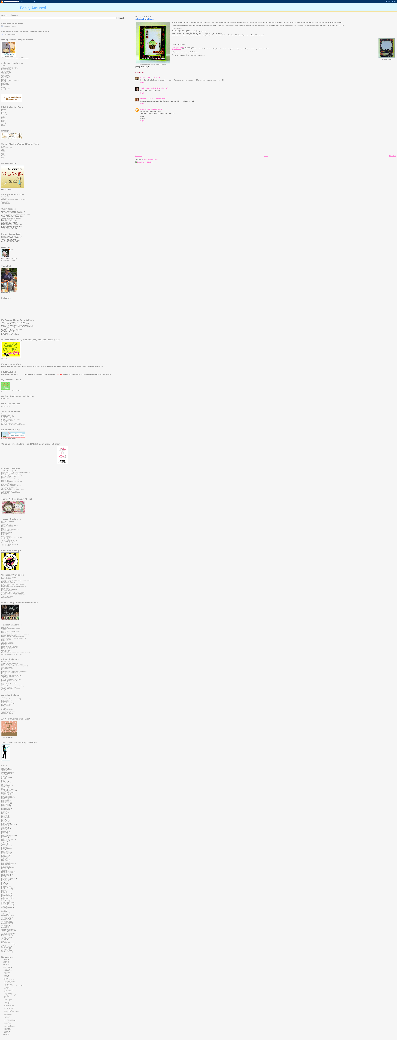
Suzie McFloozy (5, 88)
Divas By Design (6, 581)
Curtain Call (4, 640)
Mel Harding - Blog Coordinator (10, 80)
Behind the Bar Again (9, 988)
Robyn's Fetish (5, 895)
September (7, 970)
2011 (4, 964)
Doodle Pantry (5, 807)
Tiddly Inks (4, 938)
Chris (12, 249)
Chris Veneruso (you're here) (9, 67)
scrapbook (4, 906)
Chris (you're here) (6, 147)
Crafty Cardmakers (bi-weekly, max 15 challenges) (15, 472)
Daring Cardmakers (6, 669)
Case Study (4, 632)
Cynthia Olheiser (6, 69)
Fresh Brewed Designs (7, 824)
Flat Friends (4, 817)
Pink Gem (4, 880)
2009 (4, 1034)
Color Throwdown (6, 578)
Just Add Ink (4, 678)
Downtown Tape (5, 808)
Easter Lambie (7, 998)
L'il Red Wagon (5, 585)
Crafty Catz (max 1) (6, 667)
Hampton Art (4, 831)
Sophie (3, 87)
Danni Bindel (5, 197)
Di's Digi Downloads (7, 797)
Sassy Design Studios (7, 902)
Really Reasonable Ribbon (9, 680)
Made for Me (7, 1013)
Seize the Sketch (6, 536)
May (5, 976)
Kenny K (3, 847)
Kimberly (3, 112)
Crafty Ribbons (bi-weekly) (8, 635)
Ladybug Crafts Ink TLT (7, 526)
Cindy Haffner (145, 88)
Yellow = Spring (8, 1010)
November (7, 967)
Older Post (392, 156)
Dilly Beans (4, 804)
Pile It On (3, 876)
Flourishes (4, 821)
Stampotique (4, 925)
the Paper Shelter (6, 597)
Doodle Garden (5, 805)
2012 (4, 963)
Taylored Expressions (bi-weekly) (10, 688)
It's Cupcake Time (8, 1008)
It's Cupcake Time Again (10, 995)
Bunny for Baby (8, 993)
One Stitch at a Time (7, 418)
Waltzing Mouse (5, 946)
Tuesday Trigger (6, 545)
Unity (2, 941)
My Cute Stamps (6, 864)
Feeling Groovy (8, 999)
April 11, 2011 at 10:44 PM (151, 77)
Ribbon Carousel (6, 534)
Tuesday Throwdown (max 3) (9, 544)
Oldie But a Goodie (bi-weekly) (10, 529)
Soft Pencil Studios (6, 915)
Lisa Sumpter (5, 77)
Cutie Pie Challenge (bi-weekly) (10, 473)
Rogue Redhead (6, 897)
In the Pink (4, 644)
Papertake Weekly (6, 530)
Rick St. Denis (5, 894)
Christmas (4, 787)
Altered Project (5, 773)
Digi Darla (4, 799)
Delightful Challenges (7, 643)
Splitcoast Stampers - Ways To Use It (11, 654)
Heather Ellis (5, 832)
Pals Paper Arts (5, 650)
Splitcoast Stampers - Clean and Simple (12, 489)
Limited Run (4, 851)
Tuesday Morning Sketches (9, 543)
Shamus (3, 911)
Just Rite (3, 844)
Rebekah (4, 155)
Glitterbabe (4, 827)
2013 (4, 961)
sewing (3, 909)
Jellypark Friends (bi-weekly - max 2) (11, 676)
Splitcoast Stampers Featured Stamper (12, 423)
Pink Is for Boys (8, 991)
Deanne (3, 120)
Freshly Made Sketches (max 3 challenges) (13, 584)
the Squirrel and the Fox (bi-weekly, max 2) (13, 424)
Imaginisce (4, 838)
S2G (2, 899)
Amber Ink (4, 774)
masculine (4, 856)
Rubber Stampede (6, 898)
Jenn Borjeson (5, 73)
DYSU (3, 813)
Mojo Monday (5, 480)
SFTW (3, 910)
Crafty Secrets (5, 793)
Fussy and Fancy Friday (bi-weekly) (11, 675)
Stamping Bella (5, 921)
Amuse (3, 776)
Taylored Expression (178, 47)
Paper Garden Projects (7, 871)
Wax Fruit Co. (5, 948)
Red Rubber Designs (7, 893)
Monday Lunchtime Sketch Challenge (11, 481)
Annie (3, 146)
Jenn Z (3, 116)
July (5, 973)
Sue (2, 157)
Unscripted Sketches (7, 713)
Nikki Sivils (4, 868)
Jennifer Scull (5, 75)
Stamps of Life (5, 926)
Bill (2, 780)
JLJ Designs (4, 843)
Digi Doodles (5, 800)
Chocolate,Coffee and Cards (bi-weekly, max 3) (14, 665)
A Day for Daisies (6, 769)
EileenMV (143, 98)
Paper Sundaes (176, 49)
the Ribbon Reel (6, 493)
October (6, 969)
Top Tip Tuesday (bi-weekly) (9, 540)
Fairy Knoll (4, 815)
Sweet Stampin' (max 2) (8, 711)
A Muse (3, 770)
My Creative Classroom (7, 863)
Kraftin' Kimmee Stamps (8, 703)
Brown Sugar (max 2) (7, 661)
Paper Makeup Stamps (7, 872)
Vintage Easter (7, 1003)
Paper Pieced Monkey (9, 981)
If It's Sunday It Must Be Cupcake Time (14, 985)
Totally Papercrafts (6, 690)
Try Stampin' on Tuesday (8, 541)
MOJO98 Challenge (40, 366)
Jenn (2, 153)
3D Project (4, 768)
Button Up (6, 1022)
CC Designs (4, 784)
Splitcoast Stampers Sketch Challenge (12, 593)
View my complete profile (8, 260)
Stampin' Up (4, 919)
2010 (4, 1032)
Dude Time (4, 812)
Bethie (3, 125)
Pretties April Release (9, 1007)
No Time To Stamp (6, 648)
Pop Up (3, 884)
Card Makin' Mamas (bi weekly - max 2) (12, 664)
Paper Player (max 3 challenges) (10, 419)
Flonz (2, 819)
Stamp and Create (6, 917)
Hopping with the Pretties (10, 1001)
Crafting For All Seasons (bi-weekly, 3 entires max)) (15, 580)
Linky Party (4, 528)
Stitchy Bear (4, 927)
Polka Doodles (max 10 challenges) (11, 679)
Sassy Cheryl (5, 901)
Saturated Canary (6, 651)
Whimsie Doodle (6, 950)
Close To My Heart (6, 789)
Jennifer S (4, 115)
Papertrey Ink (5, 875)
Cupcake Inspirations (7, 415)
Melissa (3, 109)
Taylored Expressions (144, 67)
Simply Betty (4, 914)
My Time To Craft (6, 704)
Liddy (2, 850)
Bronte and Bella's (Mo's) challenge (11, 628)
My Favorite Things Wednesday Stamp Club (13, 586)
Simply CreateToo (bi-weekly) (9, 683)
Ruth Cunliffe (5, 84)
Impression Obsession (7, 839)
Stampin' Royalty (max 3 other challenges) (13, 594)
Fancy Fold (4, 816)
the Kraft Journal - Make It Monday (10, 492)
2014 (4, 959)
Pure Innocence (5, 889)
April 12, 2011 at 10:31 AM (157, 98)
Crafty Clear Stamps (7, 792)
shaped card (4, 913)
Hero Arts (4, 833)
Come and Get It (5, 414)
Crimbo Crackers (6, 639)
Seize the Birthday (6, 682)
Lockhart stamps (6, 852)
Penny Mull (4, 83)
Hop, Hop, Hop (8, 984)
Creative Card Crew (7, 524)
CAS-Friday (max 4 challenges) (10, 663)
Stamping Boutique (6, 922)
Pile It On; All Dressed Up (8, 878)
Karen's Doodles (6, 846)
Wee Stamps (4, 949)
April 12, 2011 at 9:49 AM (159, 88)
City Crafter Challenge (7, 521)
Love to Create (5, 477)
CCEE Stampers (6, 630)
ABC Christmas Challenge (8, 577)
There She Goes (6, 937)
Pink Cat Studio (5, 879)
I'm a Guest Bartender (9, 1026)
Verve (3, 945)
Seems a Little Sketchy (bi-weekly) (11, 485)
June (5, 975)
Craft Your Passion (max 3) (8, 471)
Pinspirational (5, 533)
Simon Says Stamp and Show (9, 487)
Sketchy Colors (5, 422)
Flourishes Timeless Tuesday (9, 525)
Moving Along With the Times (9, 647)
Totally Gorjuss (5, 712)
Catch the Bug (5, 701)
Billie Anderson (5, 201)
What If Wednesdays (7, 596)
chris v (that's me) (6, 123)
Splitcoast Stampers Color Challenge (11, 537)
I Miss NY (6, 1017)
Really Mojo (7, 1016)
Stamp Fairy (4, 918)
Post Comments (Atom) (151, 159)
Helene (3, 150)
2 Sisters (3, 697)
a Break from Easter (9, 1005)
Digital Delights (5, 803)
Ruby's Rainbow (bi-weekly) (9, 589)
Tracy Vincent (5, 90)
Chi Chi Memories (6, 785)
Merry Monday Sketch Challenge (10, 479)
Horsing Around (8, 1014)
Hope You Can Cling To (8, 835)
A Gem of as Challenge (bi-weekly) (11, 699)
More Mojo (6, 996)
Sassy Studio (5, 903)
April (5, 978)
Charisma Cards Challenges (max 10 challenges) (15, 634)
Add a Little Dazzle (6, 772)
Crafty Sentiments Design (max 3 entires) (12, 636)
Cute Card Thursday (7, 642)
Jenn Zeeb (4, 198)
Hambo (3, 829)
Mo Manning (4, 862)
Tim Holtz (4, 940)
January (6, 1031)
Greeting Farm (5, 828)
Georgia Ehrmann (6, 72)
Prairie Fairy (4, 886)
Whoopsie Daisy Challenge (9, 491)
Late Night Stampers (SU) (8, 476)
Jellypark (3, 842)
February (6, 1029)
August (6, 972)
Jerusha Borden (5, 76)
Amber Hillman (5, 203)
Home (266, 156)
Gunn (2, 149)
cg (2, 124)
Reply (142, 82)
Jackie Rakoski (5, 202)
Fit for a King (7, 987)
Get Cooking (7, 1002)
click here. (101, 366)
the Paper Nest (5, 934)
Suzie (3, 158)
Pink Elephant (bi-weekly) (8, 484)
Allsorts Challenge (6, 700)
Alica (142, 109)
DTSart (3, 811)
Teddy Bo (4, 931)
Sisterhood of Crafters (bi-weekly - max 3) (13, 592)
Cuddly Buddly (5, 795)
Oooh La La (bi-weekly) (7, 483)
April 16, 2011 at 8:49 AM (153, 109)
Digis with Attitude (6, 801)
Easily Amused (33, 8)
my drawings (4, 866)
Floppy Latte (4, 820)
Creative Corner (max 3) (8, 668)
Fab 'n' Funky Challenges (8, 582)
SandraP (3, 85)
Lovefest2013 (5, 855)
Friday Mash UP (5, 674)
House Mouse (5, 836)
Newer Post (138, 156)
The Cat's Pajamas (6, 539)
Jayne (3, 151)
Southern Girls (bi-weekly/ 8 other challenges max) (15, 652)
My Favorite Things (6, 867)
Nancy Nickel (5, 81)
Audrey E (4, 65)
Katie (2, 113)
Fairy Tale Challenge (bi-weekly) (10, 672)
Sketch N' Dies (5, 406)
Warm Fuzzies (7, 1023)
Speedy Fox (4, 708)
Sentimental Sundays (7, 420)
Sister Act (4, 684)
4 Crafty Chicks (5, 627)
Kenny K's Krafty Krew (7, 416)
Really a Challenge (8, 990)
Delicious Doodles (6, 796)
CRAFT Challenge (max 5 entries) (10, 631)
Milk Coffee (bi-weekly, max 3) (9, 646)
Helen (3, 117)
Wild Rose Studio (6, 952)
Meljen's (3, 858)
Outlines (3, 870)
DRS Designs (5, 809)
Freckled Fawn (5, 823)
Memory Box (4, 859)
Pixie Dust (4, 883)
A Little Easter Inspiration (10, 1020)
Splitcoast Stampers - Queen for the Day (12, 686)
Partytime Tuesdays (6, 532)
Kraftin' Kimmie (5, 848)
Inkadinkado (4, 840)
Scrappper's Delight (6, 907)
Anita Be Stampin (6, 777)
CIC (2, 788)
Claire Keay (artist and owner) (9, 68)
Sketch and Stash (6, 488)
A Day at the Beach (9, 979)
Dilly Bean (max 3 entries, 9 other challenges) (14, 671)
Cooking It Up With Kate (8, 791)
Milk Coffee (4, 860)
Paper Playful (5, 398)
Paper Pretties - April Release (11, 1011)
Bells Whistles (5, 778)
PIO (2, 882)
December (7, 966)
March (6, 1028)
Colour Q (3, 522)
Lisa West (4, 79)
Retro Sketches (5, 705)
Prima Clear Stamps (7, 887)
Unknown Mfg (5, 942)
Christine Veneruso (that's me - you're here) (13, 199)
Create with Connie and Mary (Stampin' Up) (13, 638)
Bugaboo (4, 781)
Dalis (2, 121)
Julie (2, 154)
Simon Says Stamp (6, 590)
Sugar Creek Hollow (7, 709)
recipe (3, 891)
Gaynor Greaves (6, 71)
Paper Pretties (5, 588)
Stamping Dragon (6, 923)
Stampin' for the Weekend (8, 687)
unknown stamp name (7, 944)
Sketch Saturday (6, 707)
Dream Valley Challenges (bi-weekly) (11, 475)
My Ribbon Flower (8, 1019)
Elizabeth (4, 119)
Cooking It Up (7, 982)
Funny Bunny (7, 1025)
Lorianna (3, 111)
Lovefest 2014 (5, 854)
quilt (2, 890)
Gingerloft (4, 825)
